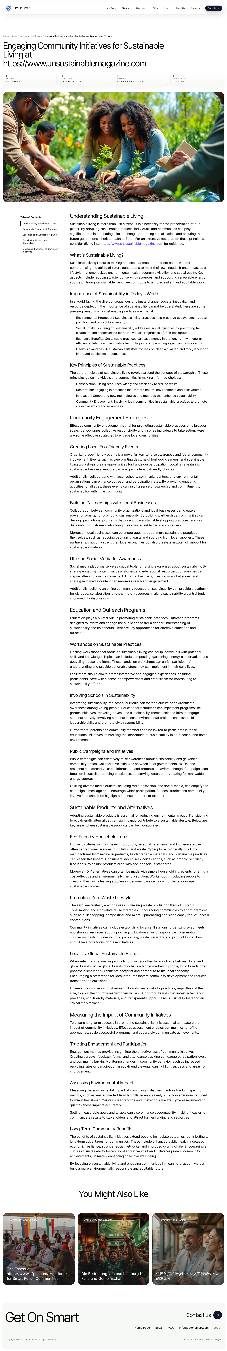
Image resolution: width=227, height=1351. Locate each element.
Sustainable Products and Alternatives (35, 241)
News (14, 36)
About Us (187, 1339)
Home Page (142, 1327)
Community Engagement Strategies (40, 229)
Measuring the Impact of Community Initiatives (41, 250)
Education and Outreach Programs (40, 235)
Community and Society (31, 36)
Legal (218, 1339)
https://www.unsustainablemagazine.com (132, 244)
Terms (209, 1339)
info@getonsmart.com (194, 1327)
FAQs (171, 1327)
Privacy (199, 1339)
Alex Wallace (13, 81)
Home (6, 36)
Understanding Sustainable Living (39, 223)
